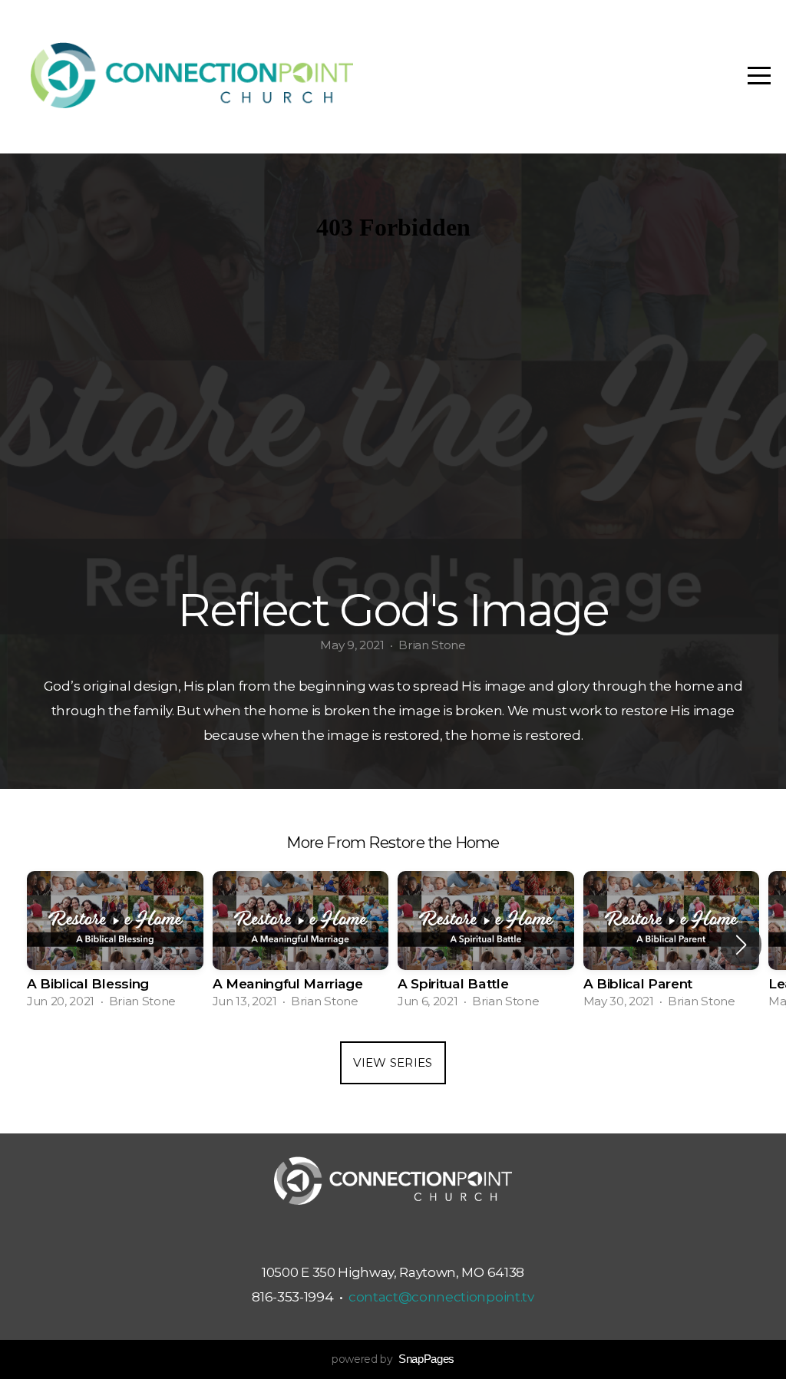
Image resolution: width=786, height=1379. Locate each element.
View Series (392, 1062)
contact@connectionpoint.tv (441, 1296)
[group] (115, 944)
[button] (741, 945)
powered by (393, 1359)
